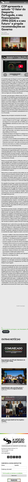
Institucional (6, 34)
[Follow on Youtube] (11, 457)
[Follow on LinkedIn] (20, 457)
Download (5, 331)
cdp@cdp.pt (7, 453)
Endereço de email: (6, 469)
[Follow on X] (17, 457)
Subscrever (14, 475)
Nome (3, 465)
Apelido (17, 465)
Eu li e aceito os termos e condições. (13, 473)
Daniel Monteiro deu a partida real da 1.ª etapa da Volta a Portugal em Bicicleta (12, 388)
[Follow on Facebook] (14, 457)
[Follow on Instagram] (8, 457)
